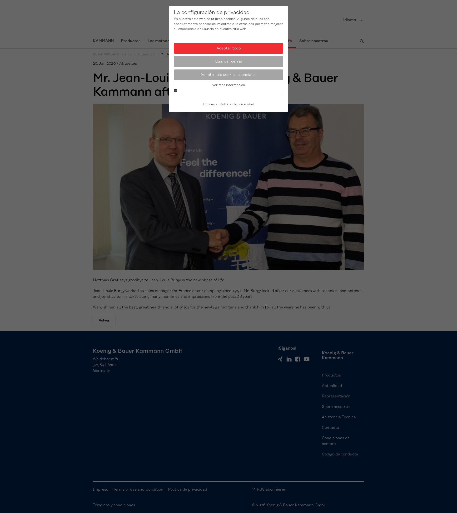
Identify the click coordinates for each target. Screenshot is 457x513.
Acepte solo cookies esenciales (228, 75)
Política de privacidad (237, 104)
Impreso (210, 104)
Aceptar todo (228, 48)
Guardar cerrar (229, 61)
